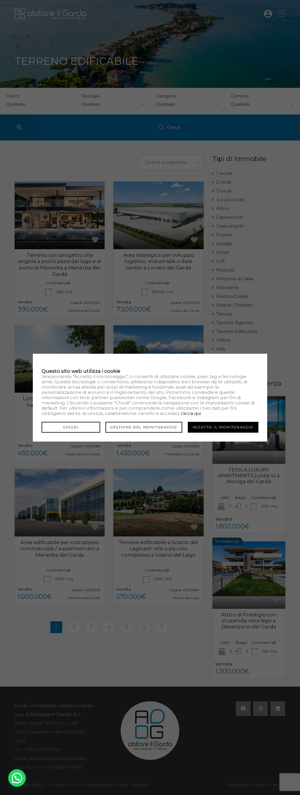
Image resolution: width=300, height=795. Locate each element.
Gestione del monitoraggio (143, 427)
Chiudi (71, 427)
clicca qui (190, 413)
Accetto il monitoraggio (223, 427)
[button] (17, 778)
